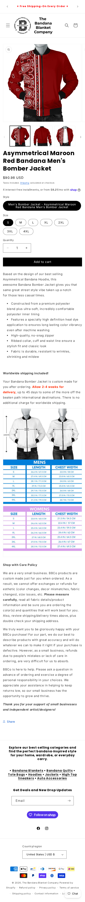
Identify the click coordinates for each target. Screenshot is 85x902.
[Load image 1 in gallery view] (20, 136)
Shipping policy (21, 893)
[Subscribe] (69, 800)
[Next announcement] (77, 6)
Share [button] (11, 721)
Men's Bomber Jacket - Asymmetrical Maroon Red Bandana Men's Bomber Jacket (42, 206)
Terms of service (69, 887)
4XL (26, 231)
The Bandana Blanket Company (40, 882)
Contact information (46, 893)
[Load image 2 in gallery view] (42, 136)
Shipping (24, 183)
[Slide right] (80, 137)
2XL (61, 222)
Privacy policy (47, 887)
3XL (10, 231)
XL (46, 222)
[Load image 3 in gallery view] (65, 136)
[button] (8, 25)
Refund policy (27, 887)
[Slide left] (4, 137)
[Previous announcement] (7, 6)
